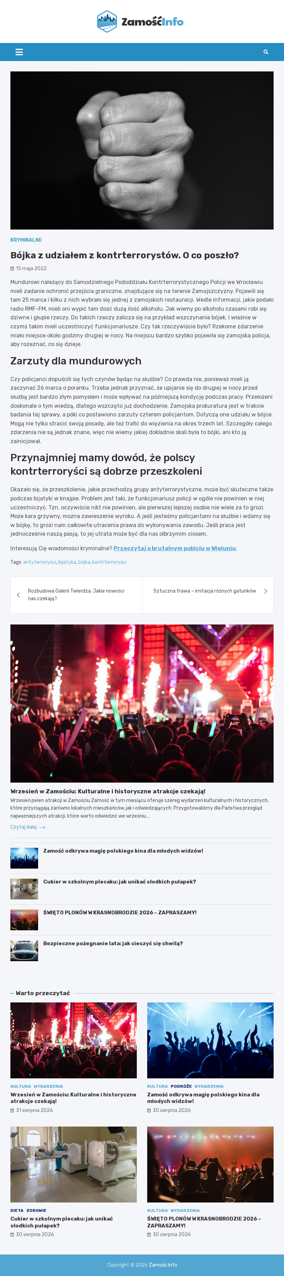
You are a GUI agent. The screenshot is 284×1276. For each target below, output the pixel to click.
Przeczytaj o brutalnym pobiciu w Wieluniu (175, 548)
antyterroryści (39, 562)
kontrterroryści (109, 562)
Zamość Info (163, 1265)
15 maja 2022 (31, 268)
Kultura (20, 1086)
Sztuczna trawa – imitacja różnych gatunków (204, 591)
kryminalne (26, 240)
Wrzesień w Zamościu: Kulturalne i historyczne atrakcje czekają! (107, 791)
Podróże (181, 1086)
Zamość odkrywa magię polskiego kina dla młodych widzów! (123, 851)
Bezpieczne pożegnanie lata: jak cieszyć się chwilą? (113, 943)
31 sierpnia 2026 (34, 1110)
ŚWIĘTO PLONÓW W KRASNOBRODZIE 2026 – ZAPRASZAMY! (120, 912)
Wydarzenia (48, 1086)
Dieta (17, 1210)
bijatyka (67, 562)
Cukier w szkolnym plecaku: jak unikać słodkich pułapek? (119, 882)
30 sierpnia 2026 (172, 1110)
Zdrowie (36, 1210)
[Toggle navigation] (19, 52)
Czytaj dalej (24, 827)
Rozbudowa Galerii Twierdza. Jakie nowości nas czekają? (76, 595)
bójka (84, 562)
